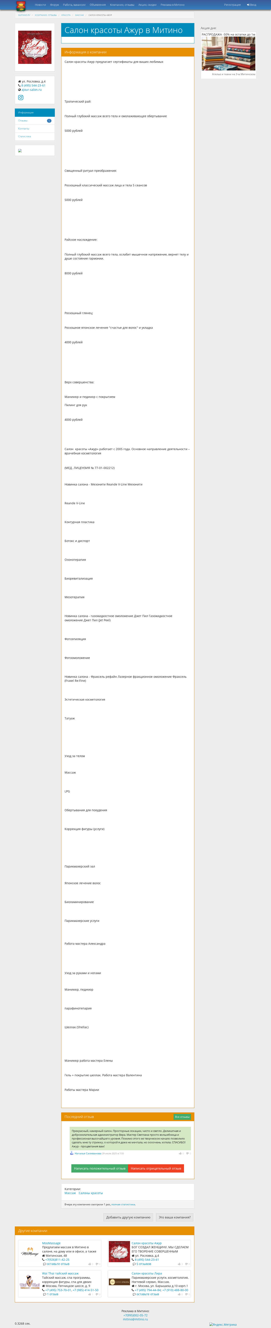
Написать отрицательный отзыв (156, 1168)
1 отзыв (52, 1294)
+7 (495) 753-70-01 (58, 1290)
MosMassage (51, 1243)
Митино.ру (24, 15)
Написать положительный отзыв (100, 1168)
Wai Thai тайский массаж (60, 1273)
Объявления (98, 5)
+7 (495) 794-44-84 (148, 1290)
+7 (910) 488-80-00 (175, 1290)
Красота (66, 15)
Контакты (23, 128)
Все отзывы (182, 1117)
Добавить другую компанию (128, 1217)
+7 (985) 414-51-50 (85, 1290)
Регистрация (232, 5)
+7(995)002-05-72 (135, 1315)
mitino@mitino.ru (135, 1319)
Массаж (79, 15)
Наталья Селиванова (88, 1153)
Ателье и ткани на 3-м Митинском (233, 74)
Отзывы (23, 120)
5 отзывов (144, 1264)
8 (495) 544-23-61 (33, 85)
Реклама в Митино (173, 5)
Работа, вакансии (74, 5)
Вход (252, 5)
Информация (25, 112)
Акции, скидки (147, 5)
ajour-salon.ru (32, 90)
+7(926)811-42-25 (57, 1260)
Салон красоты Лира (147, 1273)
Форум (54, 5)
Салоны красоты (91, 1193)
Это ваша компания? (175, 1217)
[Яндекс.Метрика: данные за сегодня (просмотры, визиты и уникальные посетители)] (223, 1325)
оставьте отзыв (58, 1264)
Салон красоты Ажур (147, 1243)
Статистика (24, 136)
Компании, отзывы (122, 5)
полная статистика (123, 1204)
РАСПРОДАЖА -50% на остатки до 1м (228, 34)
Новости (40, 5)
